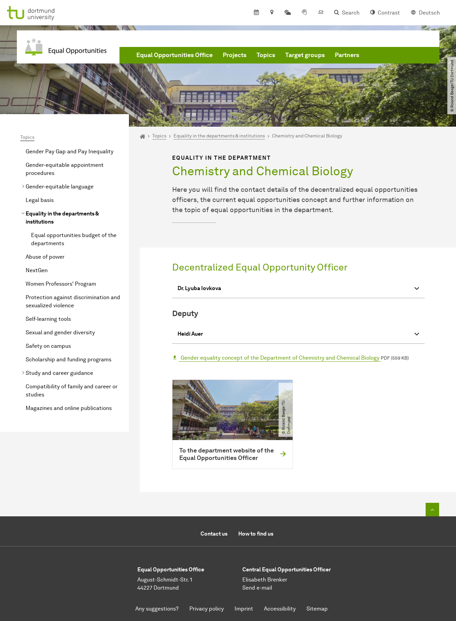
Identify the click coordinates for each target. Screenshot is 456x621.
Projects (234, 55)
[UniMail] (321, 12)
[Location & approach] (271, 12)
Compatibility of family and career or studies (71, 390)
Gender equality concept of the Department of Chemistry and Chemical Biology (280, 358)
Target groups (305, 55)
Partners (347, 55)
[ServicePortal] (304, 12)
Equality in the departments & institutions (62, 217)
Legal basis (40, 200)
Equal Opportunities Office (174, 55)
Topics (266, 55)
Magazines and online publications (69, 408)
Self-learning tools (48, 319)
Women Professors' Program (61, 284)
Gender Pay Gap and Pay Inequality (69, 151)
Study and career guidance (59, 373)
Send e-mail (257, 588)
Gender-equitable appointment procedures (65, 169)
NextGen (37, 270)
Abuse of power (45, 257)
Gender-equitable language (59, 186)
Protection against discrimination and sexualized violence (73, 301)
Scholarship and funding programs (68, 359)
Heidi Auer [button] (190, 334)
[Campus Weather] (287, 12)
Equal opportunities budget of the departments (73, 239)
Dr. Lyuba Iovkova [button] (199, 288)
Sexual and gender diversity (60, 332)
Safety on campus (48, 346)
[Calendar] (256, 12)
